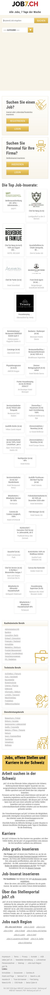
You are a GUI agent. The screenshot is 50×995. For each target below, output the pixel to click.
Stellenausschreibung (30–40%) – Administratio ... (13, 205)
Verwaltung (9, 742)
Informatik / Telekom (12, 692)
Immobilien (9, 644)
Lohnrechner (41, 960)
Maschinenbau (10, 698)
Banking (8, 632)
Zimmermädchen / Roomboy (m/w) (36, 427)
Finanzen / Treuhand (12, 641)
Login (17, 128)
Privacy (25, 957)
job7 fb (4, 966)
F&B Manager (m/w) (36, 512)
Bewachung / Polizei (12, 718)
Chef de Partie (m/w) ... (14, 283)
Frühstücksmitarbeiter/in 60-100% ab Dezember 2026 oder (37, 498)
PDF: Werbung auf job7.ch (32, 990)
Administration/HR (12, 629)
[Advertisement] (25, 62)
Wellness (8, 745)
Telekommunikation (12, 704)
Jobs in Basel (20, 931)
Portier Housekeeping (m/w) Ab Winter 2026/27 (25, 384)
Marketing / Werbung (13, 647)
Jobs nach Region (34, 963)
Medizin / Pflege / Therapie (15, 730)
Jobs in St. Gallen (37, 939)
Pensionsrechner (8, 963)
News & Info (6, 982)
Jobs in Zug (40, 927)
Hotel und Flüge (8, 976)
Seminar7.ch (22, 976)
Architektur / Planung (13, 674)
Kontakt (34, 957)
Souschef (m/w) (14, 552)
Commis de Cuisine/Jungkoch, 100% (13, 514)
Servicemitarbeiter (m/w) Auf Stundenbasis (14, 479)
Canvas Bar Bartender (36, 568)
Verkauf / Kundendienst (14, 653)
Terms (16, 957)
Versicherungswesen (12, 656)
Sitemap (21, 963)
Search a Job (35, 976)
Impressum (6, 957)
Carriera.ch (30, 973)
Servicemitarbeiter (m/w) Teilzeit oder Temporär (13, 407)
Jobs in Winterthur (25, 943)
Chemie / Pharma (11, 686)
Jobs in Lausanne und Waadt (18, 939)
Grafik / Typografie (12, 727)
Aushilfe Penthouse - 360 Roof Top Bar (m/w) (36, 479)
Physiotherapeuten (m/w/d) (13, 366)
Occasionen (18, 973)
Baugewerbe (9, 680)
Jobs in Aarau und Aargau (37, 931)
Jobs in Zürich (29, 927)
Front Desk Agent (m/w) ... (36, 284)
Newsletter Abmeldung (24, 960)
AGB (42, 957)
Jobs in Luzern (19, 935)
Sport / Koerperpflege (13, 736)
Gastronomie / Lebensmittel (15, 724)
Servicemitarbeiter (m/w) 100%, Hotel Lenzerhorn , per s (13, 442)
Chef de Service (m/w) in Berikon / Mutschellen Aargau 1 (13, 570)
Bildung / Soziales (11, 721)
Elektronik (8, 689)
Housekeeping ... (25, 316)
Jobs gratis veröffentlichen (19, 861)
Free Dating (34, 979)
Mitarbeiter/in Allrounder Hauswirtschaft (13, 588)
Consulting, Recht (11, 635)
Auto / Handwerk (11, 677)
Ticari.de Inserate (19, 979)
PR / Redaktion (10, 659)
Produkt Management (13, 650)
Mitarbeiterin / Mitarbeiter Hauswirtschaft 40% (25, 604)
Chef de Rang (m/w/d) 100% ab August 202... (13, 249)
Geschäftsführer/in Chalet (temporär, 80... (36, 249)
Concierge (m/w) (13, 349)
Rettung (8, 733)
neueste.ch (6, 979)
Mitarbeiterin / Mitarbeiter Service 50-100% (13, 498)
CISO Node (18, 982)
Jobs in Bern (8, 931)
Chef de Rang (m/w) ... (36, 215)
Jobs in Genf (31, 935)
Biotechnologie (10, 683)
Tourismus (9, 739)
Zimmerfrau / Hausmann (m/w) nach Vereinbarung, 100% (36, 409)
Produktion (9, 701)
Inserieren (17, 164)
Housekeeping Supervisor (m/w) (36, 587)
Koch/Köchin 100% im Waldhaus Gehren (36, 553)
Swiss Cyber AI (31, 982)
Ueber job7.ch (7, 960)
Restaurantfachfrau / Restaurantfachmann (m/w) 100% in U (36, 351)
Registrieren (17, 120)
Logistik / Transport (12, 695)
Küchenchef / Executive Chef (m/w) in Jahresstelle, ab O (25, 530)
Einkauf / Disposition (13, 638)
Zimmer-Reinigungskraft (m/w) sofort (36, 367)
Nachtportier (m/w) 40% (25, 459)
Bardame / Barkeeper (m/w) (36, 332)
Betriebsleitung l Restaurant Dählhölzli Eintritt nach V (13, 333)
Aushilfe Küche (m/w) (13, 426)
